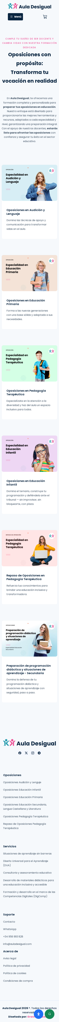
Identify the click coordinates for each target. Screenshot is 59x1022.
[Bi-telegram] (39, 753)
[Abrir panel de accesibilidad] (38, 1014)
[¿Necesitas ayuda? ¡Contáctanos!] (49, 1014)
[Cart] (45, 17)
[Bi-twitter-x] (26, 753)
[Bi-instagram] (33, 753)
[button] (15, 16)
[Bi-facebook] (20, 753)
